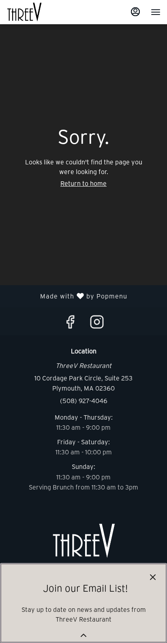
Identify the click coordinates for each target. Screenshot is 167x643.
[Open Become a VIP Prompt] (83, 635)
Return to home (83, 183)
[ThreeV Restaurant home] (42, 12)
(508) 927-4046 (83, 400)
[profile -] (135, 12)
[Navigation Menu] (156, 12)
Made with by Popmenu (66, 296)
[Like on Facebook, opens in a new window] (70, 323)
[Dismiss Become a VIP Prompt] (153, 577)
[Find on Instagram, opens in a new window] (97, 323)
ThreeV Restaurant (83, 541)
